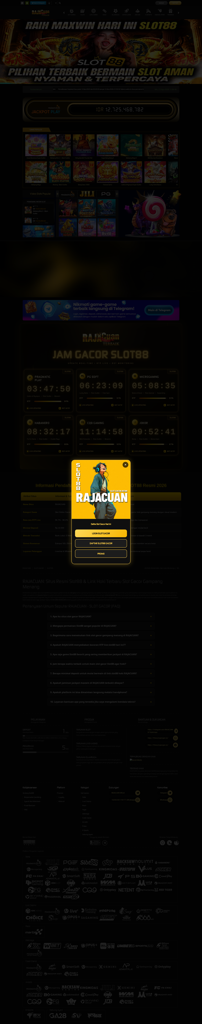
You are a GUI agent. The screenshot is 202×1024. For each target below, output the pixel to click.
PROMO (101, 553)
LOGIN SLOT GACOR (101, 533)
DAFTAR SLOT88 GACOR (101, 543)
